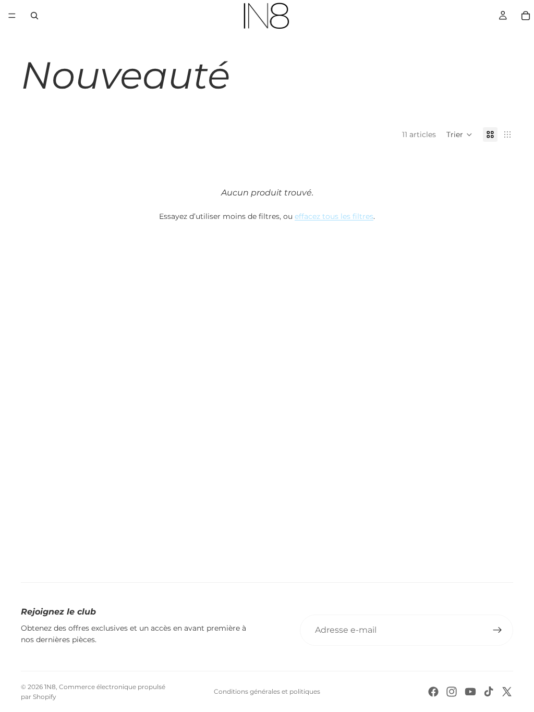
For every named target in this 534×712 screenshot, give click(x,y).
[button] (459, 134)
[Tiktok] (488, 691)
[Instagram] (451, 691)
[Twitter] (507, 691)
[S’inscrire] (497, 630)
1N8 (50, 687)
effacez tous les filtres (334, 216)
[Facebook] (433, 691)
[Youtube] (470, 691)
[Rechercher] (34, 15)
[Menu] (12, 16)
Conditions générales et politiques (267, 691)
